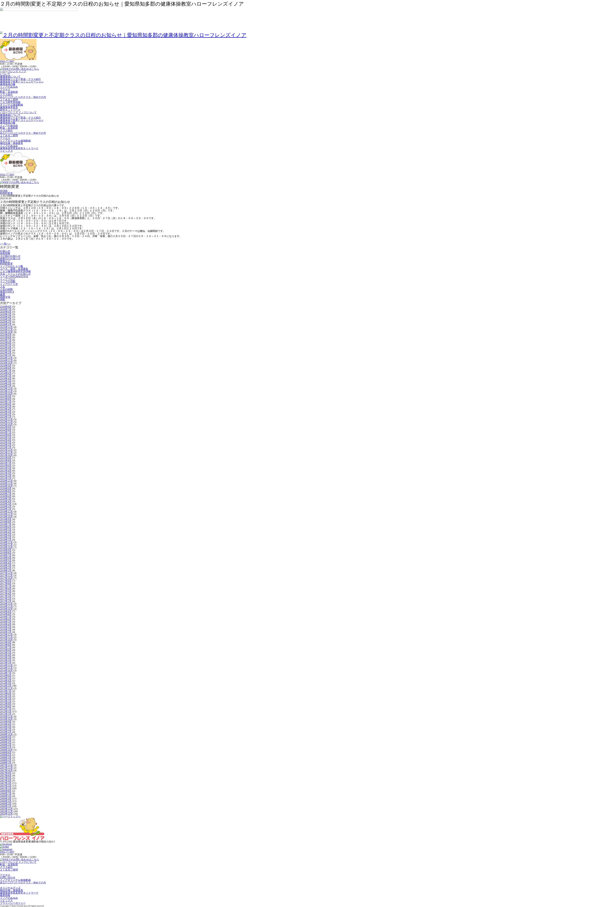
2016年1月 (6, 632)
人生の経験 (6, 289)
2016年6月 (6, 619)
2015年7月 (6, 647)
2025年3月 (6, 350)
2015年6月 (6, 650)
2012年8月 (6, 706)
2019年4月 (6, 532)
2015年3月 (6, 657)
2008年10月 (6, 749)
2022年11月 (6, 422)
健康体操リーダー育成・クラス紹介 (20, 79)
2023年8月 (6, 398)
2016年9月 (6, 611)
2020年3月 (6, 504)
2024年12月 (6, 357)
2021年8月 (6, 460)
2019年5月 (6, 529)
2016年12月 (6, 603)
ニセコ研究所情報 (10, 102)
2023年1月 (6, 416)
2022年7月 (6, 432)
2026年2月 (6, 322)
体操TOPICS (7, 291)
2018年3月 (6, 565)
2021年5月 (6, 468)
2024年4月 (6, 378)
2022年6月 (6, 434)
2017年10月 (6, 578)
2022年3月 (6, 442)
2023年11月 (6, 391)
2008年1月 (6, 762)
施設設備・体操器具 (11, 143)
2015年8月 (6, 644)
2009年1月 (6, 747)
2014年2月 (6, 685)
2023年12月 (6, 388)
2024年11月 (6, 360)
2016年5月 (6, 621)
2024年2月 (6, 383)
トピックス (6, 151)
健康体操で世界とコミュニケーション (22, 81)
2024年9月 (6, 365)
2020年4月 (6, 501)
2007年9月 (6, 773)
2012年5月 (6, 711)
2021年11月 (6, 452)
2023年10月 (6, 393)
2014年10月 (6, 670)
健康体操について (10, 76)
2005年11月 (6, 811)
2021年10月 (6, 455)
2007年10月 (6, 770)
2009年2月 (6, 744)
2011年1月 (6, 714)
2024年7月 (6, 370)
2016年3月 (6, 626)
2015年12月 (6, 634)
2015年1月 (6, 662)
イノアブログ (7, 279)
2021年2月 (6, 475)
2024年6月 (6, 373)
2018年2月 (6, 568)
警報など (5, 261)
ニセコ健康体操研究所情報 (15, 271)
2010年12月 (6, 716)
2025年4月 (6, 347)
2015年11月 (6, 637)
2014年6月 (6, 675)
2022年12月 (6, 419)
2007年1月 (6, 788)
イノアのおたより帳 (11, 266)
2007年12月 (6, 765)
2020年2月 (6, 506)
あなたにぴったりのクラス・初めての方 (23, 97)
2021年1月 (6, 478)
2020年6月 (6, 496)
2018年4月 (6, 562)
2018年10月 (6, 547)
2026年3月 (6, 319)
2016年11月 (6, 606)
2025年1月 (6, 355)
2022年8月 (6, 429)
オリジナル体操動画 (11, 104)
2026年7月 (6, 309)
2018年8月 (6, 552)
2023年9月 (6, 396)
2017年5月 (6, 591)
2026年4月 (6, 316)
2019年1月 (6, 539)
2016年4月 (6, 624)
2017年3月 (6, 596)
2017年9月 (6, 580)
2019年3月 (6, 534)
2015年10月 (6, 639)
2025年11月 (6, 329)
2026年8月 (6, 306)
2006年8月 (6, 790)
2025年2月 (6, 352)
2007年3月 (6, 783)
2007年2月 (6, 785)
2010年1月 (6, 732)
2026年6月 (6, 311)
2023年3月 (6, 411)
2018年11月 (6, 544)
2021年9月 (6, 457)
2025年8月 (6, 337)
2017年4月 (6, 593)
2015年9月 (6, 642)
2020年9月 (6, 488)
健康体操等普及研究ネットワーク (10, 108)
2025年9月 (6, 334)
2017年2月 (6, 598)
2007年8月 (6, 775)
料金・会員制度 (9, 92)
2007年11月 (6, 767)
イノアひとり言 (9, 284)
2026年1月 (6, 324)
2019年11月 (6, 514)
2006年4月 (6, 798)
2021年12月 (6, 450)
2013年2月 (6, 698)
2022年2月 (6, 445)
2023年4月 (6, 409)
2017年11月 (6, 575)
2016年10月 (6, 609)
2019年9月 (6, 519)
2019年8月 (6, 521)
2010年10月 (6, 719)
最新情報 (5, 895)
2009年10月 (6, 734)
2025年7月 (6, 340)
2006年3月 (6, 801)
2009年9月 (6, 737)
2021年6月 (6, 465)
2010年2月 (6, 729)
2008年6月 (6, 755)
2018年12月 (6, 542)
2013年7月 (6, 691)
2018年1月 (6, 570)
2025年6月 (6, 342)
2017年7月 (6, 585)
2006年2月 (6, 803)
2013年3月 (6, 696)
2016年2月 (6, 629)
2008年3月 (6, 757)
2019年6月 (6, 527)
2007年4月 (6, 780)
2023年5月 (6, 406)
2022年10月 (6, 424)
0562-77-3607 (7, 61)
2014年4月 (6, 680)
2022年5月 (6, 437)
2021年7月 (6, 463)
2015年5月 (6, 652)
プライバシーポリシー (13, 903)
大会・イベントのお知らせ (15, 274)
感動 (2, 299)
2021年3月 (6, 473)
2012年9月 (6, 703)
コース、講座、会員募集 (14, 268)
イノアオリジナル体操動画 (15, 140)
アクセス (5, 89)
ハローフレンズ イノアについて (13, 72)
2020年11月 (6, 483)
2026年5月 (6, 314)
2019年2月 (6, 537)
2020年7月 (6, 493)
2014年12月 (6, 665)
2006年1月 (6, 806)
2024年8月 (6, 368)
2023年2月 (6, 414)
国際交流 (5, 297)
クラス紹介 (6, 94)
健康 (2, 294)
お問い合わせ (7, 877)
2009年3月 (6, 742)
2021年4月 (6, 470)
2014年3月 (6, 683)
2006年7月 (6, 793)
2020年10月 (6, 486)
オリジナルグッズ (10, 887)
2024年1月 (6, 386)
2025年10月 (6, 332)
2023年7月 (6, 401)
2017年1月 (6, 601)
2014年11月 (6, 667)
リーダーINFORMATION (14, 276)
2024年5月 (6, 375)
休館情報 (5, 253)
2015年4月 (6, 655)
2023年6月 (6, 404)
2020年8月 (6, 491)
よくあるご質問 (9, 99)
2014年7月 (6, 673)
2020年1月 (6, 509)
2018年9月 (6, 550)
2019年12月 (6, 511)
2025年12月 (6, 327)
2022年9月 (6, 427)
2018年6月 (6, 557)
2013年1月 (6, 701)
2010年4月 (6, 724)
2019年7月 (6, 524)
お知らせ (5, 250)
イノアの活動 (7, 281)
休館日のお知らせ (10, 258)
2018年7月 (6, 555)
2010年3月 (6, 726)
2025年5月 (6, 345)
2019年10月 (6, 516)
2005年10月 (6, 814)
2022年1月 (6, 447)
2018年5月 (6, 560)
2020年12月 (6, 480)
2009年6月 (6, 739)
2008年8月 (6, 752)
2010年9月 (6, 721)
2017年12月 (6, 573)
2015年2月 (6, 660)
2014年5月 (6, 678)
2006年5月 (6, 796)
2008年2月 (6, 760)
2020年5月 (6, 498)
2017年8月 (6, 583)
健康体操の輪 (7, 84)
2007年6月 (6, 778)
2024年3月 (6, 381)
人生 (2, 286)
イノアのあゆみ (9, 87)
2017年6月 (6, 588)
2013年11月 (6, 688)
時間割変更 (6, 263)
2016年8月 (6, 614)
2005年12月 (6, 808)
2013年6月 (6, 693)
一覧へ (5, 243)
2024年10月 (6, 363)
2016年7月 (6, 616)
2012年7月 (6, 708)
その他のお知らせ (10, 256)
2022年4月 (6, 439)
